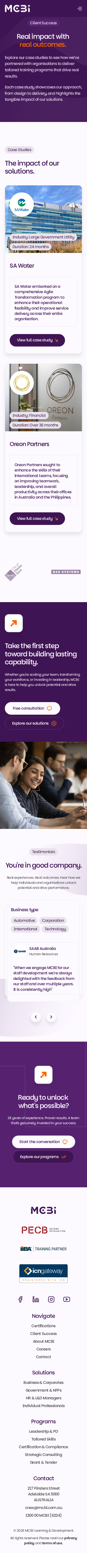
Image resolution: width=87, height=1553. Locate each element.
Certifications (43, 1326)
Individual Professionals (43, 1406)
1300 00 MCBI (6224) (43, 1515)
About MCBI (43, 1341)
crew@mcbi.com (41, 1507)
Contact (43, 1357)
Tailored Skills (43, 1439)
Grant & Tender (43, 1462)
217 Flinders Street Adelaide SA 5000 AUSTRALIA (43, 1494)
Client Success (43, 1333)
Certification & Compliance (43, 1447)
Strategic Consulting (43, 1455)
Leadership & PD (43, 1431)
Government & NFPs (43, 1390)
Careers (43, 1349)
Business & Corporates (43, 1382)
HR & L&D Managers (43, 1398)
